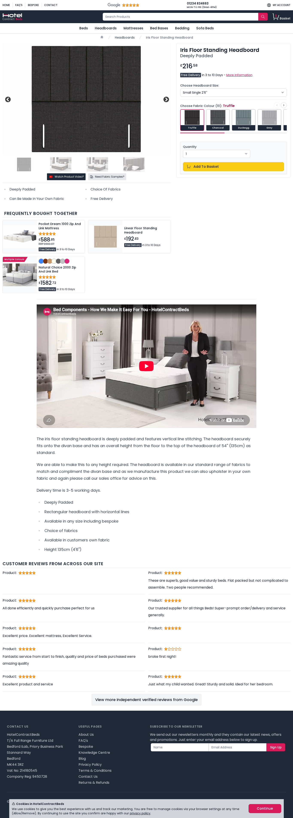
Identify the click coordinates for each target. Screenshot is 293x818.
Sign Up (276, 747)
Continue (265, 808)
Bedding (182, 28)
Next (165, 99)
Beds (83, 28)
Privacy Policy (90, 764)
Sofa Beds (205, 28)
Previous (7, 99)
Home (6, 5)
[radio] (192, 120)
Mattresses (133, 28)
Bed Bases (159, 28)
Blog (82, 758)
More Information (239, 75)
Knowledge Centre (94, 752)
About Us (86, 734)
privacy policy (140, 813)
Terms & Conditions (95, 770)
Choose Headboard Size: (199, 85)
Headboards (106, 28)
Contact (50, 5)
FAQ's (19, 5)
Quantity (189, 147)
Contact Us (88, 776)
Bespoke (33, 5)
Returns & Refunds (94, 782)
